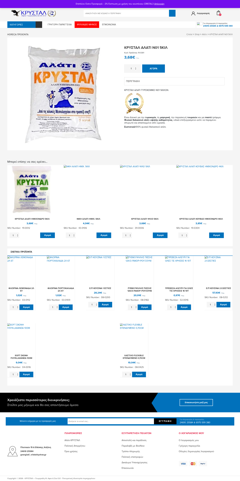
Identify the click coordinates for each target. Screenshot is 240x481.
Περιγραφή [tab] (133, 81)
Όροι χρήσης (71, 451)
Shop (197, 34)
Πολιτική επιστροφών (132, 457)
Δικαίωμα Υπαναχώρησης (134, 462)
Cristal (189, 34)
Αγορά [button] (47, 235)
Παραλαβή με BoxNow (133, 445)
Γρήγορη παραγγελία (60, 24)
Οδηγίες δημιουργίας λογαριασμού (196, 451)
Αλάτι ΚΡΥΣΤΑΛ (72, 440)
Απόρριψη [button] (159, 3)
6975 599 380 (226, 26)
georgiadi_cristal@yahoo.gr (33, 455)
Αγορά (153, 68)
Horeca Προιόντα (17, 34)
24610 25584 (209, 26)
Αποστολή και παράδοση (134, 440)
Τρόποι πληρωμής (131, 451)
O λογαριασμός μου (189, 440)
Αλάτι (204, 34)
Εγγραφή (165, 421)
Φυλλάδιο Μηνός (87, 24)
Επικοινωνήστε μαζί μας (196, 402)
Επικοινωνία (109, 24)
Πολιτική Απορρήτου (74, 445)
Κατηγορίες (16, 24)
